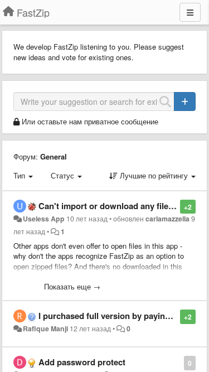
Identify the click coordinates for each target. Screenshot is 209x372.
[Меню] (190, 12)
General (53, 156)
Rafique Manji (45, 328)
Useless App (44, 219)
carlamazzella (167, 219)
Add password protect (81, 362)
